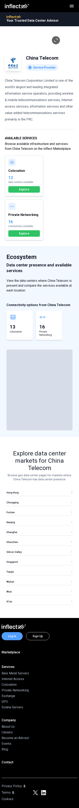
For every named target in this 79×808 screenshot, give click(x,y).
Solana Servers (12, 707)
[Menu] (72, 6)
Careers (7, 732)
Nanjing (10, 522)
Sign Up (38, 636)
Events (6, 744)
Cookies (7, 799)
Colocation (9, 685)
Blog (5, 749)
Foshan (10, 512)
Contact (7, 762)
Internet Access (13, 679)
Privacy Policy (12, 786)
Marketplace (11, 652)
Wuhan (10, 581)
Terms (6, 792)
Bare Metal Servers (15, 673)
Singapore (12, 562)
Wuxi (9, 591)
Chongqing (12, 502)
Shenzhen (12, 542)
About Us (8, 727)
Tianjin (10, 571)
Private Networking (15, 690)
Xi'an (9, 601)
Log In (12, 636)
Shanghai (11, 532)
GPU (5, 701)
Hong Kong (12, 492)
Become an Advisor (15, 738)
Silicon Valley (14, 552)
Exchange (8, 696)
